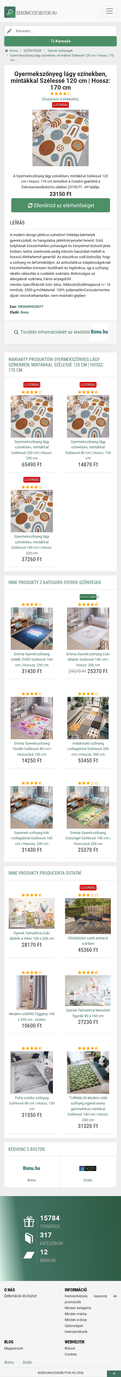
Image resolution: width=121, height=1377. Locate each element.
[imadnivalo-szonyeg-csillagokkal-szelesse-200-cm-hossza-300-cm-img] (88, 718)
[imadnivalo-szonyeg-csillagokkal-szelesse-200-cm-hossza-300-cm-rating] (88, 694)
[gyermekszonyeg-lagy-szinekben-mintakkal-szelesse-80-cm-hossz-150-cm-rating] (88, 392)
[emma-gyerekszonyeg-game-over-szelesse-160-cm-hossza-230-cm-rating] (32, 605)
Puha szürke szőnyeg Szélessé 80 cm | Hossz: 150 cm (32, 1103)
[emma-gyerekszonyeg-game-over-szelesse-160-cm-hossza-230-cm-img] (32, 629)
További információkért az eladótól (55, 332)
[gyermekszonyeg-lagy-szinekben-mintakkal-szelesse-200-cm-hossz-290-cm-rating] (32, 392)
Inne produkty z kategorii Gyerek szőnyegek (54, 582)
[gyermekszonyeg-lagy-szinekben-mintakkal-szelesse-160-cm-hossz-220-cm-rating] (32, 487)
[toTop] (114, 1373)
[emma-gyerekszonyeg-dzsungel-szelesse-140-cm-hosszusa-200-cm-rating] (88, 783)
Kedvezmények (76, 1332)
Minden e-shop (76, 1320)
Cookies (71, 1354)
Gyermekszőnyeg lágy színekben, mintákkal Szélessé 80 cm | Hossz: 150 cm (88, 450)
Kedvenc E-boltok (26, 1149)
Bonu (25, 312)
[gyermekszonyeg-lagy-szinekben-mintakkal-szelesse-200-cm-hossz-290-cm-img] (32, 416)
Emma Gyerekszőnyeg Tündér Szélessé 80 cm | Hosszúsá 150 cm (31, 748)
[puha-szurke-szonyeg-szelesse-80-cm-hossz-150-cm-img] (32, 1072)
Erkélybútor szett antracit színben (88, 941)
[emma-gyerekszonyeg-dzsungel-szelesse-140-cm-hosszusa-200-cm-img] (88, 807)
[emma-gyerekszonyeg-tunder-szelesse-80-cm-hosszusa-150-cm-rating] (32, 694)
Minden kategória (78, 1308)
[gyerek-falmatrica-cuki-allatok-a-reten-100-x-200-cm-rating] (32, 895)
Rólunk (70, 1348)
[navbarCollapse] (109, 11)
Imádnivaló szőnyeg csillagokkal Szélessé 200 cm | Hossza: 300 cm (88, 748)
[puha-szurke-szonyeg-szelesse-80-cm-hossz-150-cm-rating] (32, 1048)
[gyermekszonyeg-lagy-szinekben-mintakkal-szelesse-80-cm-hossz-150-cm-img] (88, 416)
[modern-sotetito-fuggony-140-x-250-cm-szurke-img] (32, 992)
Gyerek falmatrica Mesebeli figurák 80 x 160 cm (88, 1013)
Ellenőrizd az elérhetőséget (64, 205)
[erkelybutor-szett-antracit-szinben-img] (88, 916)
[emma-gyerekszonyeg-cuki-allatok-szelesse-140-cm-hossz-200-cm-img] (88, 629)
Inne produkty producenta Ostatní (44, 873)
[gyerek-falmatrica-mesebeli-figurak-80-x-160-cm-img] (88, 990)
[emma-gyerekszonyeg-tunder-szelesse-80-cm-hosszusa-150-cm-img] (32, 718)
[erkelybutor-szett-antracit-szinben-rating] (88, 895)
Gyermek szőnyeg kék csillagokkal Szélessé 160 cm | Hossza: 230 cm (31, 838)
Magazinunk (13, 1348)
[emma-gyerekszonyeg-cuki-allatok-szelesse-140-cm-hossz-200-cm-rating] (88, 605)
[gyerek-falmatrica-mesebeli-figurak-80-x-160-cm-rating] (88, 973)
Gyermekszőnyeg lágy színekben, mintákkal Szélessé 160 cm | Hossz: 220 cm (31, 544)
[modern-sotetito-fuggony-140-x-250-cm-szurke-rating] (32, 973)
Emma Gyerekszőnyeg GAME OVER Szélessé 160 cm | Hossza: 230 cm (32, 659)
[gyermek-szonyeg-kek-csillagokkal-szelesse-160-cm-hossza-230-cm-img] (32, 807)
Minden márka (76, 1314)
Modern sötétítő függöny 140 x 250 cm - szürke (32, 1017)
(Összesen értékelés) (60, 99)
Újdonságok (74, 1326)
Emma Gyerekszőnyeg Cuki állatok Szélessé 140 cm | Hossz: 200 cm (88, 659)
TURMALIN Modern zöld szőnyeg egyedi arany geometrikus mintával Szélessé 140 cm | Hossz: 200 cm (88, 1109)
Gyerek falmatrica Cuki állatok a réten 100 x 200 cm (32, 936)
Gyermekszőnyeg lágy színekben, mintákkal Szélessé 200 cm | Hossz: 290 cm (31, 450)
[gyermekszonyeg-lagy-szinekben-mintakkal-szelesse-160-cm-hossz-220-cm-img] (32, 511)
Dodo (27, 1362)
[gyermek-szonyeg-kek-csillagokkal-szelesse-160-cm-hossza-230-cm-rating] (32, 783)
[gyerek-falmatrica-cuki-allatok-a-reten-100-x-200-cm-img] (32, 913)
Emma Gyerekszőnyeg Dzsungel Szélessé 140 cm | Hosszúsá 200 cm (88, 838)
